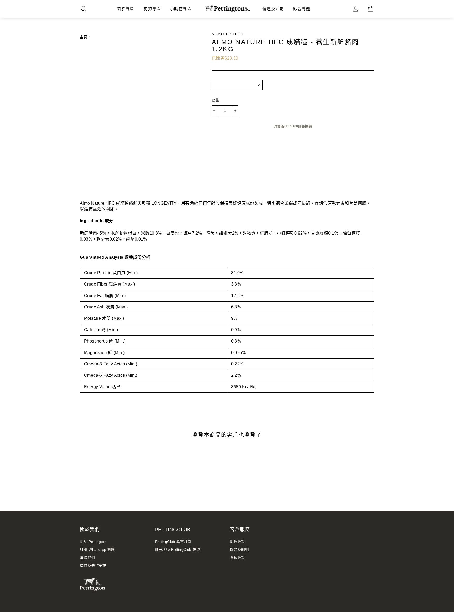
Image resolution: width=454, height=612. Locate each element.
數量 (216, 100)
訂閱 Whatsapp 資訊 (97, 550)
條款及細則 (239, 550)
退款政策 (237, 542)
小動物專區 (181, 8)
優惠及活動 (273, 8)
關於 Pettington (93, 542)
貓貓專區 (126, 8)
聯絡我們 (87, 558)
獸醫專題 (302, 8)
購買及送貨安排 (93, 566)
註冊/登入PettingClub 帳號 (177, 550)
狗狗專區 (152, 8)
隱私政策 (237, 558)
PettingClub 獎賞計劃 (173, 542)
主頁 (83, 37)
